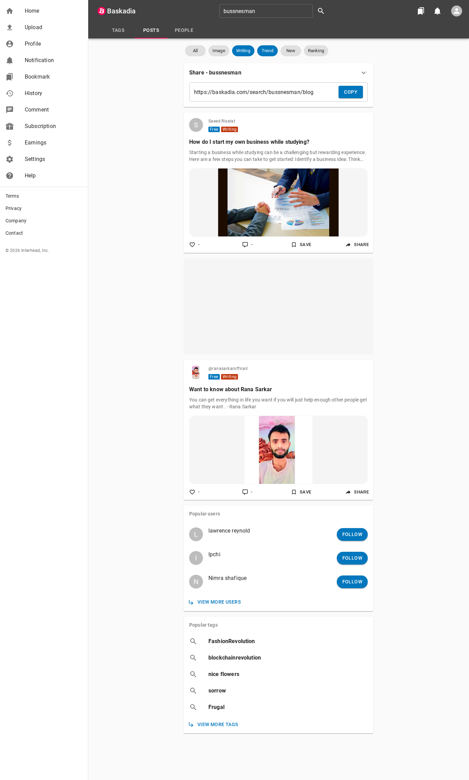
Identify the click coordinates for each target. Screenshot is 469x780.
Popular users (204, 513)
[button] (44, 11)
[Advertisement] (278, 306)
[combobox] (274, 11)
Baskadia (121, 11)
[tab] (118, 30)
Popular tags (203, 625)
